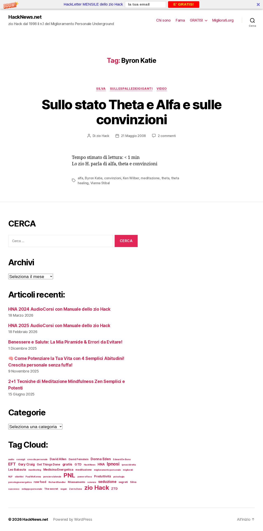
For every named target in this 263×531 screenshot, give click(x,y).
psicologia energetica (19, 482)
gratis (67, 464)
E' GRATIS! (183, 4)
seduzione (107, 481)
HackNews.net (25, 17)
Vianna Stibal (100, 183)
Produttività (102, 476)
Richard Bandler (57, 482)
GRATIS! (196, 20)
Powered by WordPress (72, 519)
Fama (180, 20)
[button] (131, 4)
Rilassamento (76, 482)
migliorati (128, 470)
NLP (10, 476)
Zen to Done (75, 489)
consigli (20, 459)
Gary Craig (26, 464)
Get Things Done (48, 464)
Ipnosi (113, 464)
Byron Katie (93, 178)
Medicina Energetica (58, 469)
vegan (63, 489)
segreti (123, 482)
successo (13, 489)
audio (11, 459)
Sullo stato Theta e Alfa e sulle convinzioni (131, 112)
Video (162, 89)
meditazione (150, 178)
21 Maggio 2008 (133, 136)
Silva (101, 89)
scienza (91, 482)
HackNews (90, 464)
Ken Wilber (131, 178)
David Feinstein (79, 459)
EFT (12, 464)
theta (165, 178)
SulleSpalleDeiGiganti (131, 89)
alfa (80, 178)
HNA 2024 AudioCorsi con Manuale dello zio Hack (59, 309)
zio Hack (102, 136)
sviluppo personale (32, 489)
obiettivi (19, 476)
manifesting (34, 470)
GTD (78, 464)
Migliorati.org (223, 20)
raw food (40, 482)
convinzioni (112, 178)
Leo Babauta (17, 469)
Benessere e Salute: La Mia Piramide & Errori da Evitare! (65, 342)
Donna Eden (101, 459)
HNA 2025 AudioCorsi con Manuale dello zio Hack (59, 325)
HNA (101, 464)
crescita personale (37, 459)
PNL (69, 475)
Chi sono (163, 20)
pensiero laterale (52, 476)
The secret (51, 488)
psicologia (118, 476)
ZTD (114, 489)
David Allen (58, 459)
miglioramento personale (107, 470)
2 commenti (167, 136)
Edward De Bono (121, 459)
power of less (84, 476)
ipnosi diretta (129, 464)
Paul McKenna (33, 476)
